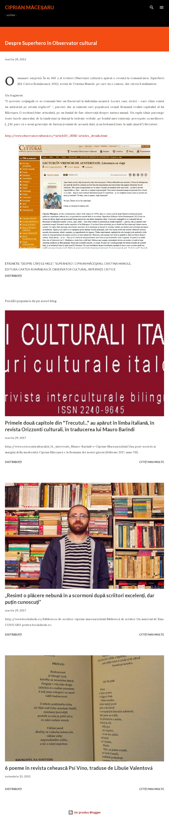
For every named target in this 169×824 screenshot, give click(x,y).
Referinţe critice (102, 269)
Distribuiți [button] (13, 275)
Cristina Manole (117, 263)
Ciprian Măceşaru (88, 263)
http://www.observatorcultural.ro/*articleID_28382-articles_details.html (56, 136)
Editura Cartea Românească (28, 269)
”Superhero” (63, 263)
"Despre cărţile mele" (37, 263)
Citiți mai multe (151, 462)
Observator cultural (69, 269)
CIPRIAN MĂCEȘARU (29, 7)
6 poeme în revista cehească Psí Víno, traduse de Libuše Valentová (79, 768)
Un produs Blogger (87, 812)
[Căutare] (151, 7)
